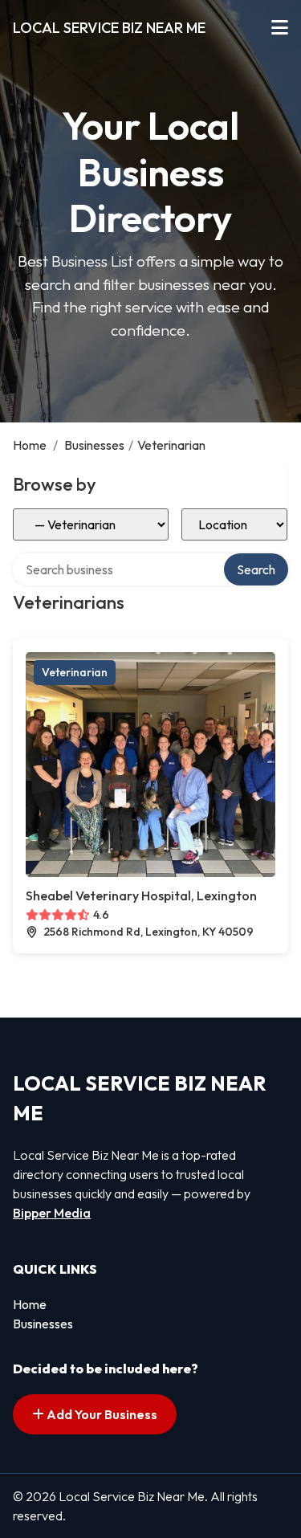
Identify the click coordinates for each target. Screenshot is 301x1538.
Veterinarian (75, 672)
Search (256, 569)
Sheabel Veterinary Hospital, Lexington (141, 895)
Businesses (94, 445)
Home (30, 445)
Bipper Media (52, 1213)
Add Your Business (100, 1414)
